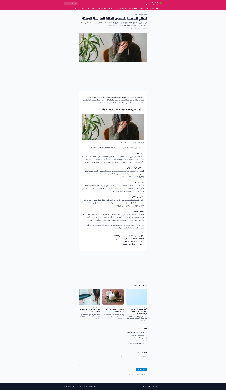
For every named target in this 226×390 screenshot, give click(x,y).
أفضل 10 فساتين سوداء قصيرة (135, 341)
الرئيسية (158, 8)
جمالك (145, 14)
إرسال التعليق (141, 369)
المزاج (124, 97)
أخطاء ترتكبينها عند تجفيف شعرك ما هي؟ (90, 310)
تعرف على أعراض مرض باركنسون (135, 332)
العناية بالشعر (143, 8)
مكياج (152, 8)
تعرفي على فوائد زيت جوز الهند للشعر (115, 310)
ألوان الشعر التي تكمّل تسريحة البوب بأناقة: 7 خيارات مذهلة (138, 311)
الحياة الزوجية (101, 8)
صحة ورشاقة (111, 8)
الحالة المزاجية (134, 99)
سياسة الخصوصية (139, 338)
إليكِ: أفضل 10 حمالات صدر (137, 343)
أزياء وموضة (122, 8)
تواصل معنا (89, 386)
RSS (73, 386)
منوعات (83, 8)
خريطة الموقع (67, 386)
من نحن (76, 8)
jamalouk (144, 29)
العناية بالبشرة (133, 8)
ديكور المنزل (91, 8)
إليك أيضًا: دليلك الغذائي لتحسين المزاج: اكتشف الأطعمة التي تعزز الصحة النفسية (117, 147)
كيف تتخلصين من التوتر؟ (137, 335)
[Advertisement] (113, 76)
